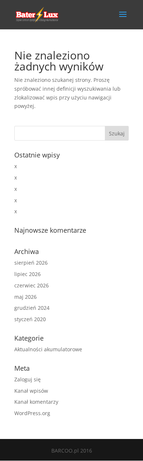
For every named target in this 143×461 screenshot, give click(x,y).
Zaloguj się (27, 379)
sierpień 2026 (31, 262)
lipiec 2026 (27, 274)
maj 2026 (25, 296)
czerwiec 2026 (31, 285)
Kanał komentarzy (36, 401)
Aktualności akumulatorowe (48, 349)
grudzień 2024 (32, 307)
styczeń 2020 (30, 319)
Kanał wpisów (31, 390)
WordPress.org (32, 413)
